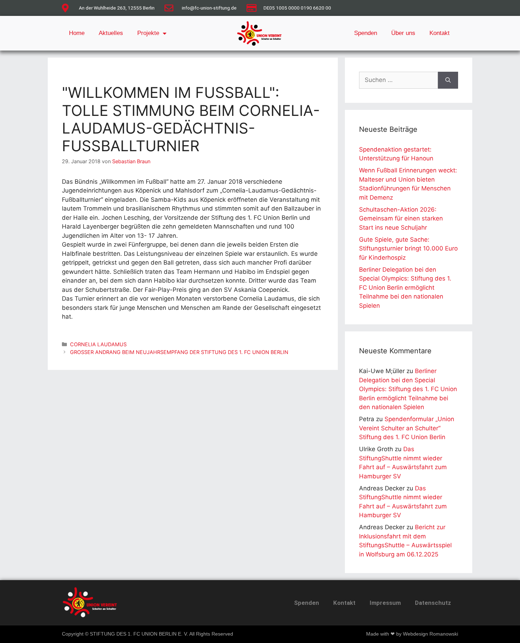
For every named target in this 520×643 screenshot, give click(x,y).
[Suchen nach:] (398, 80)
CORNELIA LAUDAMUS (98, 344)
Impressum (385, 602)
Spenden (365, 33)
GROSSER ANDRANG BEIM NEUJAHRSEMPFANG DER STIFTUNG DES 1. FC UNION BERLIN (179, 352)
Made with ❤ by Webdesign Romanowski (412, 634)
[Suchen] (448, 80)
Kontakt (439, 33)
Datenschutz (433, 602)
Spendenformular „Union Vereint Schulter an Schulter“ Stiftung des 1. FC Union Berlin (406, 428)
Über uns (403, 33)
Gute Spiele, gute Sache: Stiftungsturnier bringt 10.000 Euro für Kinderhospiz (408, 248)
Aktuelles (111, 33)
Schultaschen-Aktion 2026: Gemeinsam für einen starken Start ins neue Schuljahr (401, 218)
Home (77, 33)
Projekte (148, 33)
